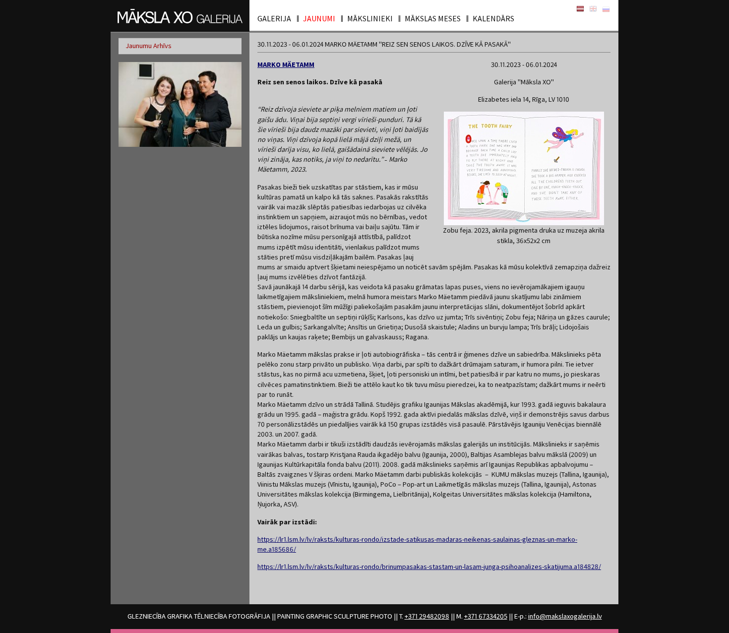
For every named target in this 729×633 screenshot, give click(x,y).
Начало (606, 9)
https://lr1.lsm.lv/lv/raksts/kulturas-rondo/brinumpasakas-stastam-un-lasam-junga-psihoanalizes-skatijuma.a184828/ (429, 566)
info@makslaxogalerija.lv (565, 616)
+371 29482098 (427, 616)
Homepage (593, 9)
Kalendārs (493, 18)
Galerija (274, 18)
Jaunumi (319, 18)
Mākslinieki (370, 18)
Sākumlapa (580, 9)
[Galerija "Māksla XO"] (180, 16)
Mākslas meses (433, 18)
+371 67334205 (485, 616)
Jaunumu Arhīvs (148, 45)
